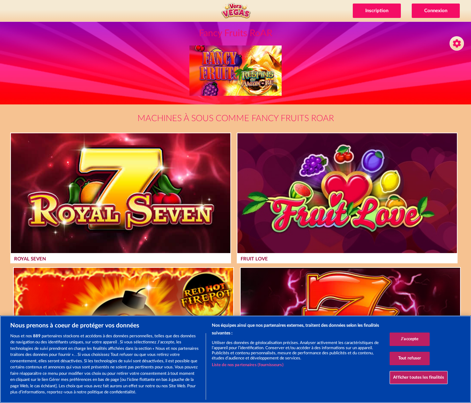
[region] (235, 359)
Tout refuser (409, 358)
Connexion (435, 10)
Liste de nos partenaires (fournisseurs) (248, 365)
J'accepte (409, 339)
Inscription (376, 10)
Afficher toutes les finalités (418, 377)
